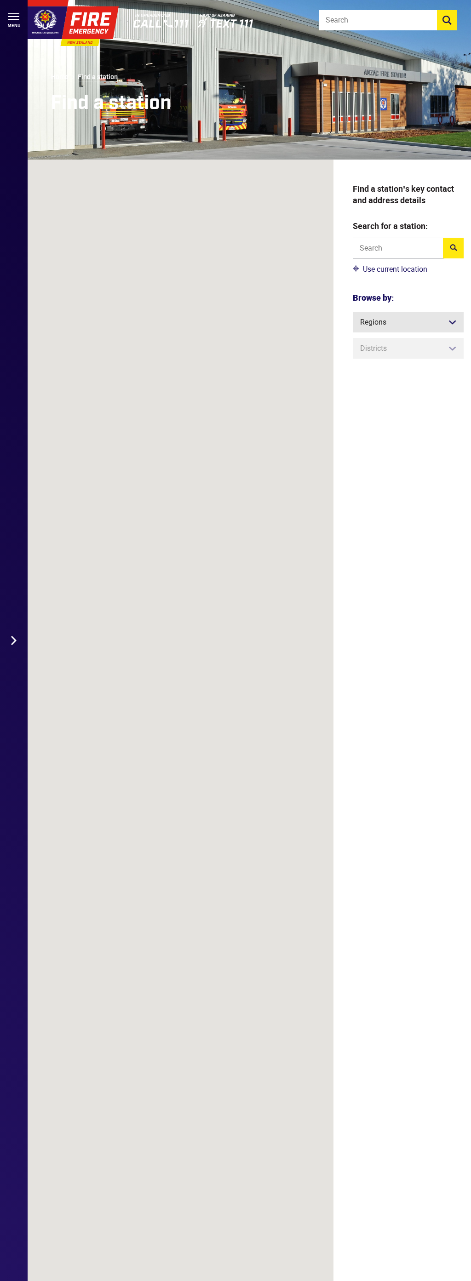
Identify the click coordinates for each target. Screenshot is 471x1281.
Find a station (98, 77)
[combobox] (398, 249)
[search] (447, 20)
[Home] (73, 23)
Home (60, 77)
